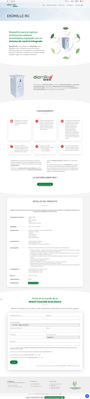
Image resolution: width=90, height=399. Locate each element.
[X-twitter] (9, 1)
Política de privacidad (62, 365)
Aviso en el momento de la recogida (34, 397)
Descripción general (51, 5)
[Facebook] (7, 1)
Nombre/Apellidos (16, 315)
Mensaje (13, 341)
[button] (82, 5)
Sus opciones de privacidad (52, 397)
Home (43, 5)
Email (48, 328)
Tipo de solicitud (51, 334)
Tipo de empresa (15, 322)
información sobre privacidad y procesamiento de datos (31, 351)
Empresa (49, 315)
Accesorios (70, 5)
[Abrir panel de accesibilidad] (87, 396)
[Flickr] (14, 1)
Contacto (77, 5)
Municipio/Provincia (16, 328)
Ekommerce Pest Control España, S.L (42, 393)
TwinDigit (60, 393)
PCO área (67, 1)
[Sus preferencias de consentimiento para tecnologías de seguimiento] (1, 299)
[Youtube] (11, 1)
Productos (61, 5)
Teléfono (13, 334)
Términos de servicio (72, 365)
